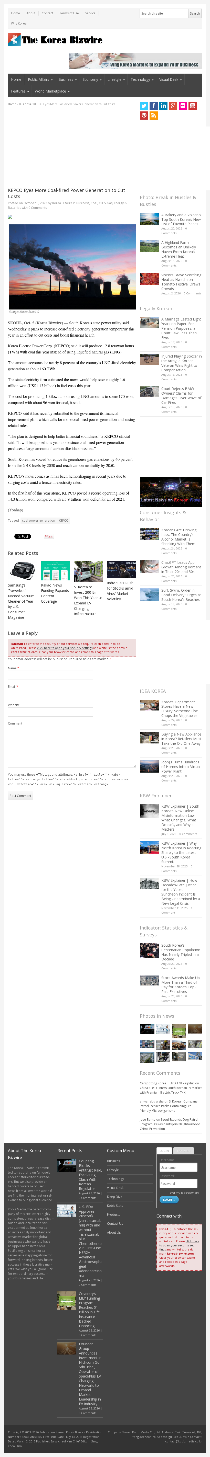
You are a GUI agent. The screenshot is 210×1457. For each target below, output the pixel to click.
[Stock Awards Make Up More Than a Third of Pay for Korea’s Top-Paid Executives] (149, 980)
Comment (15, 723)
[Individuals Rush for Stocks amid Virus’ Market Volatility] (121, 569)
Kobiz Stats (115, 1205)
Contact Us (115, 1223)
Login (164, 1151)
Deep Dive (114, 1197)
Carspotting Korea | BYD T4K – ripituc (167, 1083)
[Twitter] (144, 106)
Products (113, 1214)
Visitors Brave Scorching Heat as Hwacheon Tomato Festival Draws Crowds (181, 281)
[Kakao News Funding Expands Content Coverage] (55, 571)
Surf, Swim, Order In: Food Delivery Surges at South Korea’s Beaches (181, 595)
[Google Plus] (173, 106)
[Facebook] (154, 106)
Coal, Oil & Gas (101, 203)
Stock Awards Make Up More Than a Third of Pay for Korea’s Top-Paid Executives (180, 984)
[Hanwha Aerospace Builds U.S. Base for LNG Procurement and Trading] (147, 1057)
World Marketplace (50, 91)
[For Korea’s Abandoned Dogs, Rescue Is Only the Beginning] (163, 1045)
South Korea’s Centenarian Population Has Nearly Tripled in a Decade (180, 952)
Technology (140, 79)
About (30, 13)
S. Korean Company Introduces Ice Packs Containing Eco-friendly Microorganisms (168, 1106)
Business (65, 79)
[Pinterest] (144, 115)
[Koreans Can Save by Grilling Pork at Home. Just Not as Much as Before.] (179, 1045)
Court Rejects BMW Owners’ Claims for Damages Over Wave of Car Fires (181, 395)
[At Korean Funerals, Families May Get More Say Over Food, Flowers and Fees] (195, 1044)
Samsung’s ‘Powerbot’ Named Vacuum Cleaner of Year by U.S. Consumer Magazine (21, 601)
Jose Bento (147, 1119)
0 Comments (192, 293)
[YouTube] (192, 106)
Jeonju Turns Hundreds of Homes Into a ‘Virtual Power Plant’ (181, 767)
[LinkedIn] (163, 106)
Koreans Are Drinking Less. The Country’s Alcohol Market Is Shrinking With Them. (178, 536)
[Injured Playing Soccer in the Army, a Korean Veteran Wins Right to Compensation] (149, 359)
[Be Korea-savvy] (56, 39)
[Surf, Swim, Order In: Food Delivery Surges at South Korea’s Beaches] (149, 594)
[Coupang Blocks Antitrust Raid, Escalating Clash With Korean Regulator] (147, 1029)
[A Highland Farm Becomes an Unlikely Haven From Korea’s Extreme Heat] (149, 245)
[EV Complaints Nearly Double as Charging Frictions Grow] (163, 1057)
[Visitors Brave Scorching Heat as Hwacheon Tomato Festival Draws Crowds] (149, 279)
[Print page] (72, 217)
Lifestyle (114, 79)
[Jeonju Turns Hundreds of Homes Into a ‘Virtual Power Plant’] (149, 766)
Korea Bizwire (62, 203)
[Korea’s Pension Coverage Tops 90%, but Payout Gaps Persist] (179, 1056)
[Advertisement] (72, 146)
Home (15, 13)
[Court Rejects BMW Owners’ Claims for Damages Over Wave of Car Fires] (149, 391)
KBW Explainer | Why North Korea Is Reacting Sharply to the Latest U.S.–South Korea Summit (181, 852)
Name (13, 668)
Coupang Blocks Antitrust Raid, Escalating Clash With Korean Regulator (90, 1174)
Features (18, 91)
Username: (167, 1160)
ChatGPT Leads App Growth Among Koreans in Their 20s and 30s (181, 567)
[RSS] (154, 115)
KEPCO (64, 520)
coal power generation (38, 520)
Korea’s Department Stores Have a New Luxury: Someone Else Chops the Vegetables (179, 708)
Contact (47, 13)
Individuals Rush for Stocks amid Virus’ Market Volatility (120, 590)
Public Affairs (38, 79)
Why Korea (19, 23)
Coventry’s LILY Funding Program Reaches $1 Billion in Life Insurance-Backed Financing (89, 1309)
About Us (114, 1232)
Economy (90, 79)
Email (13, 686)
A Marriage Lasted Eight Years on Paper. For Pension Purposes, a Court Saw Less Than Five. (181, 328)
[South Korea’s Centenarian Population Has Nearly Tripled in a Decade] (149, 950)
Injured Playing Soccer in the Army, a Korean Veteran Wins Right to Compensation (181, 363)
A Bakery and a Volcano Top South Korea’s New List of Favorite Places (181, 219)
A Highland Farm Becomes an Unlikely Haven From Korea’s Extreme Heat (178, 249)
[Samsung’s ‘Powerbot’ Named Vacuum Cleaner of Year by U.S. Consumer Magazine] (22, 570)
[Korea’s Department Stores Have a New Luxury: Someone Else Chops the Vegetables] (149, 705)
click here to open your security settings (64, 648)
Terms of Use (69, 13)
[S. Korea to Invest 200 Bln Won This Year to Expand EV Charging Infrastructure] (88, 571)
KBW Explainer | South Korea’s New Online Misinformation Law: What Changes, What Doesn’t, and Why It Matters (180, 818)
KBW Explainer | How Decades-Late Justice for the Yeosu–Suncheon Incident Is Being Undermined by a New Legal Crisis (180, 892)
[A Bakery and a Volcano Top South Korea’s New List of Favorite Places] (149, 219)
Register (183, 1151)
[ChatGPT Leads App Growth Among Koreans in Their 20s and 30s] (149, 566)
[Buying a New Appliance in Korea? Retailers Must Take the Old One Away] (149, 737)
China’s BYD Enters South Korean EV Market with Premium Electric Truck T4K (171, 1090)
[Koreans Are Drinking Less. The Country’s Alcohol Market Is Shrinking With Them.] (149, 534)
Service (90, 13)
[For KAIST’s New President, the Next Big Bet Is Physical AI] (195, 1056)
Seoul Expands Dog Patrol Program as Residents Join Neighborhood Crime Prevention (170, 1124)
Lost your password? (184, 1193)
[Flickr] (183, 106)
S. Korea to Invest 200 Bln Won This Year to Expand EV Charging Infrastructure (88, 600)
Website (14, 705)
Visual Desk (168, 79)
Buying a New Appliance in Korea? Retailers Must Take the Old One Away (181, 739)
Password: (167, 1176)
